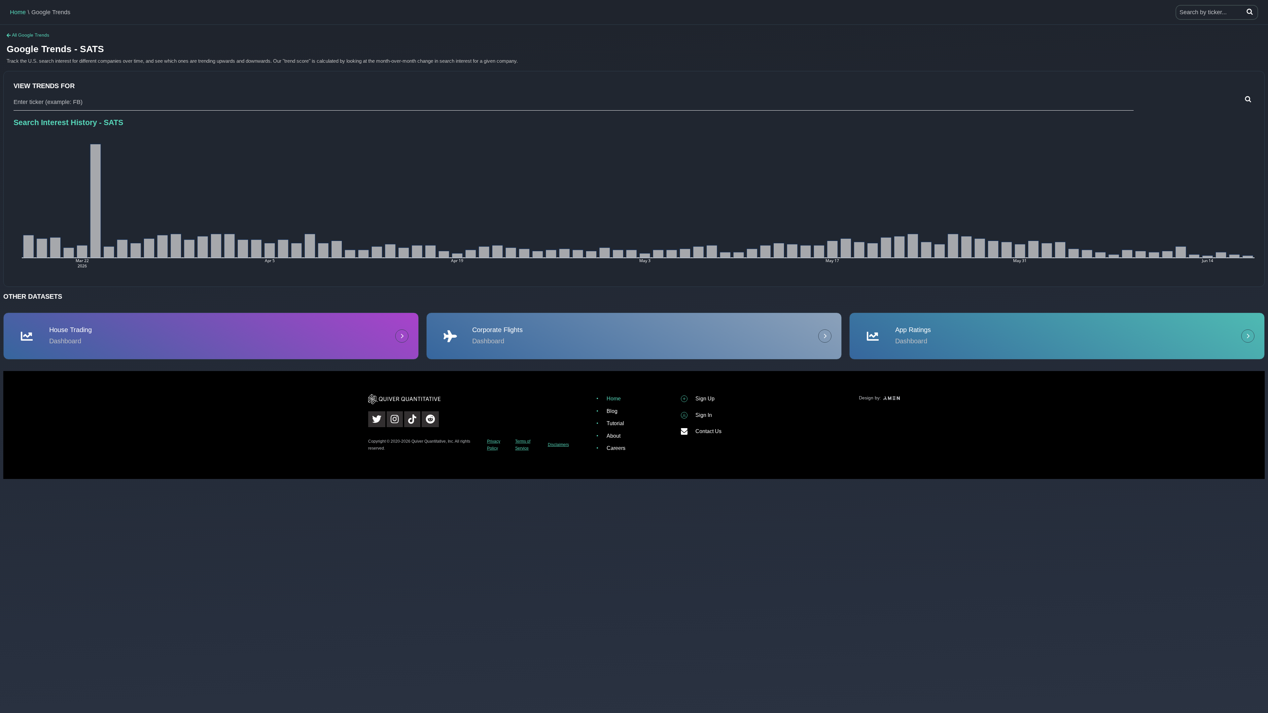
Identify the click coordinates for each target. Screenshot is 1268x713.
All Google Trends (30, 35)
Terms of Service (522, 445)
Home (18, 12)
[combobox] (574, 102)
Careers (616, 448)
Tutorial (615, 423)
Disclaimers (558, 444)
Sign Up (705, 398)
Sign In (703, 415)
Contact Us (708, 431)
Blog (612, 411)
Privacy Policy (493, 445)
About (613, 436)
